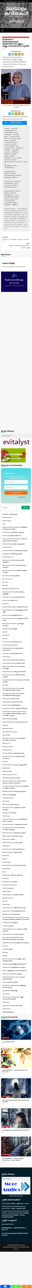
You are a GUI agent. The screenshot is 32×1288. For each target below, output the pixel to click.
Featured (4, 638)
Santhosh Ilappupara (8, 888)
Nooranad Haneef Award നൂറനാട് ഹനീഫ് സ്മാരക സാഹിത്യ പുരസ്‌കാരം (14, 782)
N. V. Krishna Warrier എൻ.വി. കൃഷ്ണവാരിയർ (14, 764)
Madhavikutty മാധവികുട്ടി (9, 718)
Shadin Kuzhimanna (7, 898)
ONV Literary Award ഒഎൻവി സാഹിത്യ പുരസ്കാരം (13, 808)
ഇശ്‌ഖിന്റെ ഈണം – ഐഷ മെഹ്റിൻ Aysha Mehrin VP (14, 1228)
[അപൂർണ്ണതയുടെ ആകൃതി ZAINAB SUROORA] (16, 1118)
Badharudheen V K (7, 557)
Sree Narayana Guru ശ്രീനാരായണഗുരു (13, 907)
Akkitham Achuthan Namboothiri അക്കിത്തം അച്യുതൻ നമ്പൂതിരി (14, 528)
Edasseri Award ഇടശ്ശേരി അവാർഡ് (12, 615)
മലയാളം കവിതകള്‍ (16, 11)
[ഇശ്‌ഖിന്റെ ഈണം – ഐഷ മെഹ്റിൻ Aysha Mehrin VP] (16, 1058)
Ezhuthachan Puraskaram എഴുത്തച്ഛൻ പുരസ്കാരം (13, 624)
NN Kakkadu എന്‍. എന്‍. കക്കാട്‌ (11, 778)
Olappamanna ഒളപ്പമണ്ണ (9, 794)
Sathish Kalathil (6, 891)
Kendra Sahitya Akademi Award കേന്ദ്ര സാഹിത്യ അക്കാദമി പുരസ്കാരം (13, 689)
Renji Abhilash (6, 868)
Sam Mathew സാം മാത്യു (9, 881)
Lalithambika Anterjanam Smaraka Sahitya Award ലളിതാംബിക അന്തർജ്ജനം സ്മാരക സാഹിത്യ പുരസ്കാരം (14, 713)
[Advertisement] (16, 361)
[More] (22, 54)
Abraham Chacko (7, 517)
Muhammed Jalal (7, 750)
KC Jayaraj (5, 685)
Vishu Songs (5, 1002)
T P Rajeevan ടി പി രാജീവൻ (10, 922)
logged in (12, 266)
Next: (19, 245)
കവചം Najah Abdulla (8, 1041)
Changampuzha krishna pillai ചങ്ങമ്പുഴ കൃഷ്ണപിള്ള (13, 592)
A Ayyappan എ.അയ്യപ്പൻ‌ (9, 514)
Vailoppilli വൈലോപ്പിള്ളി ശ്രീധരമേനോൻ (14, 964)
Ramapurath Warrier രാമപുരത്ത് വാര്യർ (14, 865)
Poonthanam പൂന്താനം (8, 839)
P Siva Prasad (6, 816)
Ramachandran (6, 862)
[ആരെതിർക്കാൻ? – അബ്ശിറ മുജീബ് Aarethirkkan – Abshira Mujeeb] (16, 1146)
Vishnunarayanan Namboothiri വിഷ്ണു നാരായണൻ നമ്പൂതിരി (16, 37)
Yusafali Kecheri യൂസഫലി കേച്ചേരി (12, 1005)
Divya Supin (5, 603)
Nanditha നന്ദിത (7, 771)
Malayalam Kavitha (7, 728)
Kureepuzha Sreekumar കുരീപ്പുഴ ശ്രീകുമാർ (14, 708)
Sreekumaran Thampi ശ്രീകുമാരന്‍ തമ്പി (13, 911)
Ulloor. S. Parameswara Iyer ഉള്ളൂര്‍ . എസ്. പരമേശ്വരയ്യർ (14, 959)
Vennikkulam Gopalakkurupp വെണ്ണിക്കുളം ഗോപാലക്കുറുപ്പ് (14, 986)
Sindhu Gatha (6, 904)
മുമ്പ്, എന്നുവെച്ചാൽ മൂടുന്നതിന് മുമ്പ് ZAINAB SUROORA (15, 1234)
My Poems (5, 761)
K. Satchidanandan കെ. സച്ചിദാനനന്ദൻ (13, 663)
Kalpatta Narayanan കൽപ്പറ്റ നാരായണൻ (14, 671)
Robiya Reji (5, 878)
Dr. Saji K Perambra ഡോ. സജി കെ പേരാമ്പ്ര (15, 607)
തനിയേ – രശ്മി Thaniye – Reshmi (20, 1203)
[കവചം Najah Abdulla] (16, 1030)
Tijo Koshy (5, 946)
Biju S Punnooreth (7, 579)
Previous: (15, 239)
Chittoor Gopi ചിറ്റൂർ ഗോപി (10, 600)
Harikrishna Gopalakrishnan (10, 645)
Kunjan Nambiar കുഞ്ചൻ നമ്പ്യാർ (12, 702)
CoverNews (22, 1247)
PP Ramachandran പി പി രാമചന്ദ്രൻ (12, 842)
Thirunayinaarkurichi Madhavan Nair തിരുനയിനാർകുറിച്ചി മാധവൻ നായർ (13, 938)
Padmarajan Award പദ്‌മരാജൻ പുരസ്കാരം (14, 832)
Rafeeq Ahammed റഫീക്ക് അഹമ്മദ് (12, 852)
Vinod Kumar (6, 994)
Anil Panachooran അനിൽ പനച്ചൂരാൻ (13, 532)
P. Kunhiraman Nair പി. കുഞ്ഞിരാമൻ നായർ (14, 824)
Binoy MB (5, 585)
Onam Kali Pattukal (7, 798)
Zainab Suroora (6, 1008)
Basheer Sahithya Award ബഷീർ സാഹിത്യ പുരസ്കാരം (14, 571)
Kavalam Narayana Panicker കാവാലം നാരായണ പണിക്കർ (16, 681)
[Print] (16, 54)
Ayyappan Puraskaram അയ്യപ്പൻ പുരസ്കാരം (15, 550)
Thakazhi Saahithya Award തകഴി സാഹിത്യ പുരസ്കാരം (14, 930)
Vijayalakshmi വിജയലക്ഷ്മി (9, 990)
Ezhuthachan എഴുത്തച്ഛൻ (9, 628)
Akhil (3, 524)
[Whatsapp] (12, 54)
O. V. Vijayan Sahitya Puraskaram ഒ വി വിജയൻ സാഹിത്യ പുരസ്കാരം (15, 787)
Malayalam (5, 725)
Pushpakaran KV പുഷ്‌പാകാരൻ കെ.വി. (13, 849)
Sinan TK (4, 901)
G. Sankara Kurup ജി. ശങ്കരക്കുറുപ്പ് (12, 641)
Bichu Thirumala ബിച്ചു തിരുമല (11, 575)
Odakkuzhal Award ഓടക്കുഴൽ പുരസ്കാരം (14, 791)
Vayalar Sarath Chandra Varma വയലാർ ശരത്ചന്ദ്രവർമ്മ (13, 978)
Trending (4, 955)
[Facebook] (9, 54)
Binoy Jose (5, 582)
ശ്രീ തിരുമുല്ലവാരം (8, 1012)
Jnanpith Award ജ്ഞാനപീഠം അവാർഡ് (13, 660)
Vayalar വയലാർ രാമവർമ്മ (10, 982)
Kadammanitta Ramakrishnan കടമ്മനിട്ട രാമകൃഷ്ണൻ (13, 667)
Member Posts (6, 743)
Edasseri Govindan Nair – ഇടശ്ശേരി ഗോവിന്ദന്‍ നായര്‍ (15, 619)
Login (27, 1)
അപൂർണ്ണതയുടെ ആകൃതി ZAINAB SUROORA (15, 1130)
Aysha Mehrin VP (7, 547)
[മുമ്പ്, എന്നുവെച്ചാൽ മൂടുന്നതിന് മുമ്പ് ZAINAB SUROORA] (16, 1088)
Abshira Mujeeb (6, 520)
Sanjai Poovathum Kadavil (9, 885)
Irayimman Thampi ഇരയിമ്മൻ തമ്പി (12, 653)
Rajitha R (4, 859)
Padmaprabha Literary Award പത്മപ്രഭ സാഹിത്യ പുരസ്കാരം (13, 828)
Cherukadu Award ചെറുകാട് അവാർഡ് (13, 597)
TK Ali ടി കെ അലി (7, 949)
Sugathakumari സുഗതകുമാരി (11, 914)
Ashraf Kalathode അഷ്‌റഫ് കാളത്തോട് (13, 544)
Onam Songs (5, 801)
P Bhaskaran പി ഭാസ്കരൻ (9, 812)
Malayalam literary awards (9, 731)
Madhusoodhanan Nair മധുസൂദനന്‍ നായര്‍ (14, 722)
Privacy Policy (20, 1)
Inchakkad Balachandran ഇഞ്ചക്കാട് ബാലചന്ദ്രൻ (12, 649)
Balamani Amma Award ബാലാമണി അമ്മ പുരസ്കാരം (13, 566)
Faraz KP (4, 632)
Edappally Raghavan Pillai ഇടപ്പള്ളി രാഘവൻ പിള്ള (14, 611)
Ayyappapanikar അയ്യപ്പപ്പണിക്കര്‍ (12, 553)
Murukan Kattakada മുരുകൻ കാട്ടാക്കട (13, 753)
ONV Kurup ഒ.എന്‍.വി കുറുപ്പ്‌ (10, 804)
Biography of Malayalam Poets (10, 588)
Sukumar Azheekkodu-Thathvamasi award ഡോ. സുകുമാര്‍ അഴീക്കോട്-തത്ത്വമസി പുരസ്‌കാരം (15, 918)
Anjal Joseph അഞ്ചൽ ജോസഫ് (11, 535)
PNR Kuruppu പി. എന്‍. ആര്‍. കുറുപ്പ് (12, 836)
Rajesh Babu (5, 855)
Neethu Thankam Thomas (9, 774)
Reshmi (4, 872)
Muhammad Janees (7, 746)
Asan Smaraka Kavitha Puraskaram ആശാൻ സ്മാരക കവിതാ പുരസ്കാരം (14, 539)
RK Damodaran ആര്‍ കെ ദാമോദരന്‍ (12, 875)
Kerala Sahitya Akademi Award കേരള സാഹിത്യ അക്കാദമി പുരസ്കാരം (12, 694)
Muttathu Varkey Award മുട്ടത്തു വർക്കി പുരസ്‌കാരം (13, 757)
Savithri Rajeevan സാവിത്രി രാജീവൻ (13, 894)
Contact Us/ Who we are (10, 1)
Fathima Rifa (5, 635)
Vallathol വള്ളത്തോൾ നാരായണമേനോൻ (14, 970)
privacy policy (22, 497)
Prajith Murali (6, 846)
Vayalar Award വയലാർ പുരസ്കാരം (12, 974)
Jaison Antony (6, 656)
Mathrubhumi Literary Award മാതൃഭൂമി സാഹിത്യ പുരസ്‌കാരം (13, 739)
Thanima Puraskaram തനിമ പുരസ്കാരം (13, 934)
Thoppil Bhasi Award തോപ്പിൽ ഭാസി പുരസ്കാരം (15, 942)
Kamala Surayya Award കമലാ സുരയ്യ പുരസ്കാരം (13, 675)
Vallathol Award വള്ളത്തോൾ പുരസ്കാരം (13, 967)
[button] (2, 30)
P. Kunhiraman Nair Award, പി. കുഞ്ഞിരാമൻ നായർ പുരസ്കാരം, (14, 820)
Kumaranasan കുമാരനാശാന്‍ (10, 698)
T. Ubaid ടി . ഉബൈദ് (8, 926)
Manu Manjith (6, 735)
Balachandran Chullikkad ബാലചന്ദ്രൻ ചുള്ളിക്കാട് (13, 561)
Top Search (5, 952)
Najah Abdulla (6, 768)
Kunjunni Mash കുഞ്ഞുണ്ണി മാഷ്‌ (11, 705)
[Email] (19, 54)
